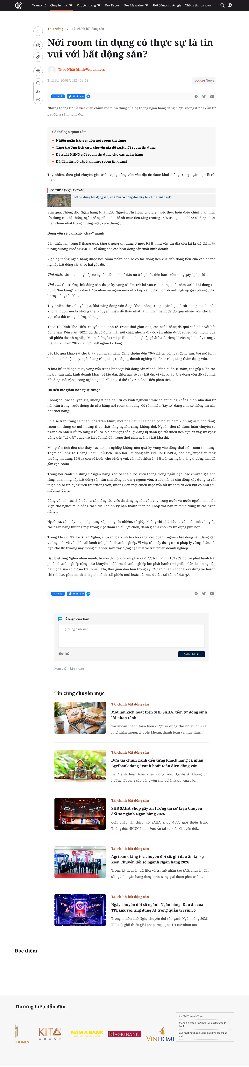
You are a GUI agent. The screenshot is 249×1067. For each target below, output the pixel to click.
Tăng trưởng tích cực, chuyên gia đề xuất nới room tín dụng (106, 147)
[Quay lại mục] (38, 31)
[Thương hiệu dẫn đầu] (68, 1034)
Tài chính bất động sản (88, 29)
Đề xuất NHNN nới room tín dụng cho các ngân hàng (99, 154)
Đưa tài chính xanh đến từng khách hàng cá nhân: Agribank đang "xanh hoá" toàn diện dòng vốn (157, 763)
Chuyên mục (59, 5)
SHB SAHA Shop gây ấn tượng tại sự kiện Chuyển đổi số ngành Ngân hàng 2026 (156, 811)
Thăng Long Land (203, 1032)
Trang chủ (39, 5)
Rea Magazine (134, 5)
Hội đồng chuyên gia (167, 5)
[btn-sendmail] (211, 96)
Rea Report (112, 5)
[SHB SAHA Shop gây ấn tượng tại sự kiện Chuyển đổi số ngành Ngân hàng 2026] (80, 814)
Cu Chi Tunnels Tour (191, 1016)
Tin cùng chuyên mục (79, 693)
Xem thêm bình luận (69, 668)
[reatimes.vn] (19, 5)
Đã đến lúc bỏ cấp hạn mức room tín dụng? (92, 161)
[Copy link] (38, 57)
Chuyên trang (86, 5)
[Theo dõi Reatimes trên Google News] (204, 81)
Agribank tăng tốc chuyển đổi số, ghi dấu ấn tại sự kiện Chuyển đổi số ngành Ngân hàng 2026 (157, 859)
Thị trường (55, 29)
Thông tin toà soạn (198, 5)
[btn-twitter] (204, 96)
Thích (78, 96)
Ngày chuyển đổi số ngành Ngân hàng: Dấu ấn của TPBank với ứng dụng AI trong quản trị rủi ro (157, 907)
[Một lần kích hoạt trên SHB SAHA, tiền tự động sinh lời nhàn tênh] (80, 718)
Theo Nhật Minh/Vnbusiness (81, 69)
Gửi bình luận (191, 654)
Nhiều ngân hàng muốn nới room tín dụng (91, 140)
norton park (209, 1023)
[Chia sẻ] (38, 45)
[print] (38, 71)
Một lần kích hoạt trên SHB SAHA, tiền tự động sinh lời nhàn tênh (159, 715)
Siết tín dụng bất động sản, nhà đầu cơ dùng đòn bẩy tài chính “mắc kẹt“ (122, 197)
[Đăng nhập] (229, 7)
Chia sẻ (58, 96)
